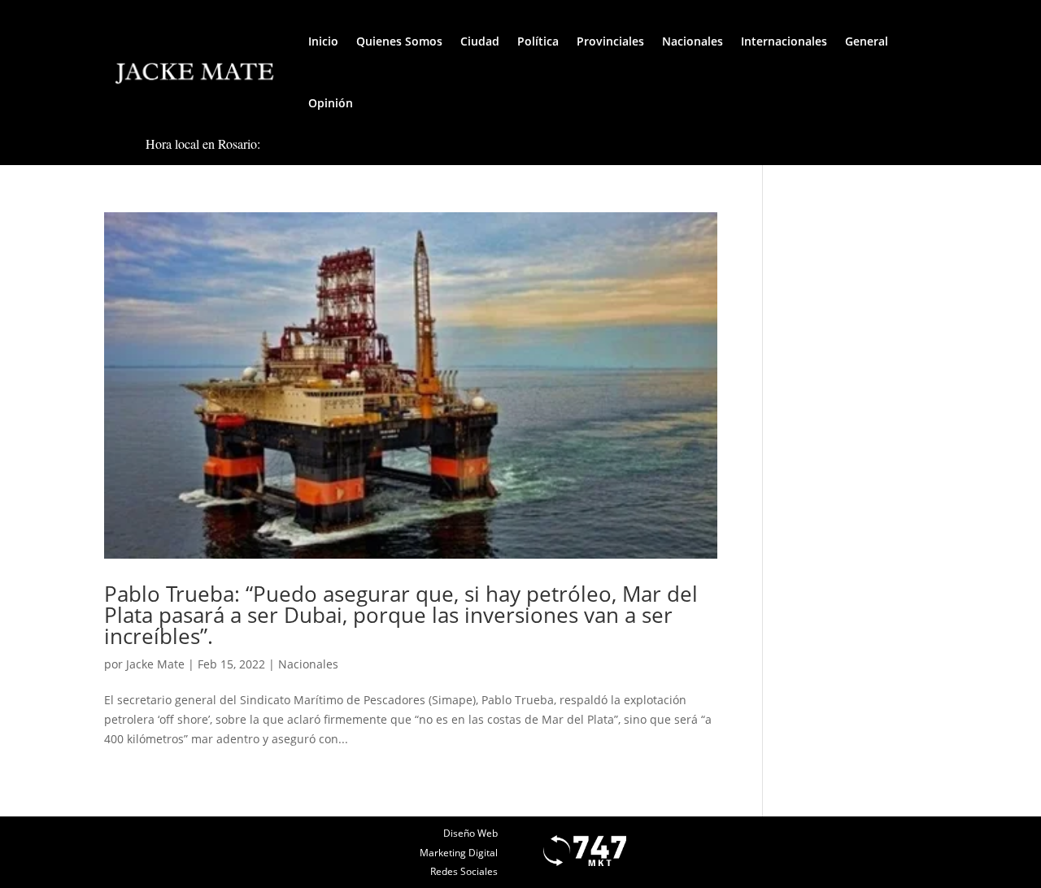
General (866, 41)
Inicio (323, 41)
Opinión (330, 103)
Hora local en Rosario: (203, 143)
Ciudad (479, 41)
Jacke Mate (155, 664)
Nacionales (692, 41)
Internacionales (784, 41)
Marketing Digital (459, 853)
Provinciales (610, 41)
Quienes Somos (399, 41)
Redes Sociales (464, 871)
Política (538, 41)
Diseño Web (470, 833)
